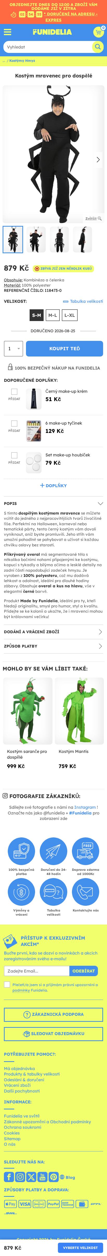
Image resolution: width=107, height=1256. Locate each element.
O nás (10, 1144)
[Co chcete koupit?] (7, 32)
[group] (13, 239)
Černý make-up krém (66, 391)
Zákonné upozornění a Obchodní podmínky (47, 1121)
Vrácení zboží (17, 1085)
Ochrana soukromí (22, 1127)
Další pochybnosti (22, 1091)
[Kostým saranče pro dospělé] (27, 711)
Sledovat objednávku (57, 1033)
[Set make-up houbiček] (34, 462)
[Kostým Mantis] (79, 711)
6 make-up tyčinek (63, 423)
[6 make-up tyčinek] (34, 431)
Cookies (12, 1133)
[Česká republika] (9, 1177)
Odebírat (83, 971)
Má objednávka (19, 1068)
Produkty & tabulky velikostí (32, 1074)
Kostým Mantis (74, 751)
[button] (98, 160)
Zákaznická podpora (57, 1014)
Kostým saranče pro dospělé (27, 754)
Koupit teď (64, 349)
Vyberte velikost (80, 1248)
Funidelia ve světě (22, 1116)
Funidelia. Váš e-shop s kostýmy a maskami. (52, 32)
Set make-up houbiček (67, 454)
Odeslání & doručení (24, 1079)
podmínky (21, 990)
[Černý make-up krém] (34, 399)
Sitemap (12, 1138)
